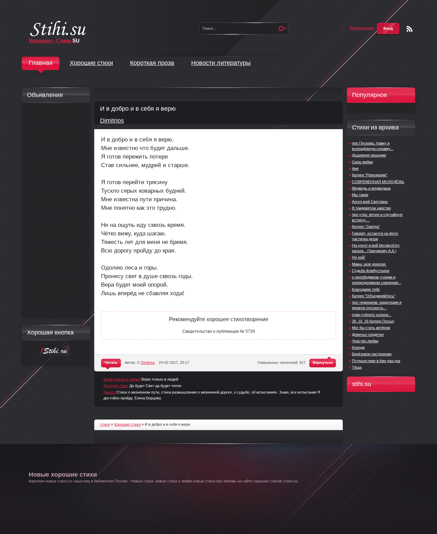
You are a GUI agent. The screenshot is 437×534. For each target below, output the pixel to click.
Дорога (109, 392)
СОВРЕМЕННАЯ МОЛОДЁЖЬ (378, 182)
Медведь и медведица (371, 188)
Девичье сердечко (368, 334)
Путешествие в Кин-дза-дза (376, 361)
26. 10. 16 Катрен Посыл (373, 321)
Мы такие (360, 195)
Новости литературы (221, 62)
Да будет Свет (115, 386)
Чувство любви (365, 341)
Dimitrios (112, 120)
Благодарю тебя (366, 289)
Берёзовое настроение (372, 354)
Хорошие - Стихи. (54, 40)
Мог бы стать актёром (371, 328)
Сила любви (362, 162)
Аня (355, 168)
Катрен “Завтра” (366, 226)
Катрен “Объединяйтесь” (373, 296)
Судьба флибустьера (370, 271)
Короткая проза (152, 62)
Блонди (358, 347)
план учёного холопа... (371, 315)
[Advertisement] (54, 210)
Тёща (357, 367)
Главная (41, 62)
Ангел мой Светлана (369, 202)
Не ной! (358, 257)
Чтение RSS (409, 29)
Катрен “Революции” (369, 175)
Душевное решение (369, 155)
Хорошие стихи (91, 62)
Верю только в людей (121, 379)
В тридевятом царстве (371, 208)
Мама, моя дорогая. (369, 264)
